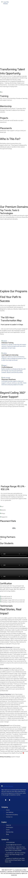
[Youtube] (9, 800)
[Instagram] (5, 800)
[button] (25, 3)
